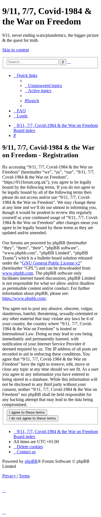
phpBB (31, 461)
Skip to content (15, 49)
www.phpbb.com (17, 273)
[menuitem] (43, 85)
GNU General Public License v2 (51, 263)
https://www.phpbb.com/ (24, 298)
